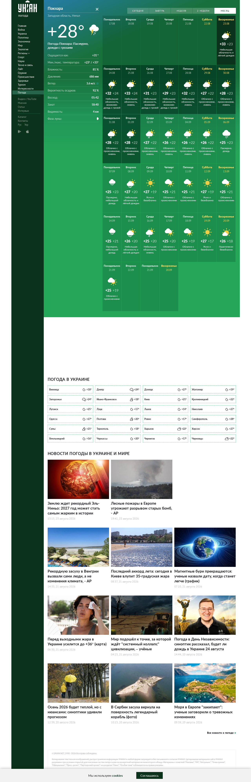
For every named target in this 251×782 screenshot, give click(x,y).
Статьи (21, 107)
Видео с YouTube (27, 99)
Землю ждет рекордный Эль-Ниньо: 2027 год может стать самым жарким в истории (74, 508)
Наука (21, 61)
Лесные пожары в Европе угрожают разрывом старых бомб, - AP (141, 508)
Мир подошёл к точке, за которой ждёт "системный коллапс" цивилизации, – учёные (141, 644)
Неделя (181, 10)
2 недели (203, 10)
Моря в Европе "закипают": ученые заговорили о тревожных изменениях (203, 712)
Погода (22, 92)
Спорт (21, 57)
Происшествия (26, 77)
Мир (20, 45)
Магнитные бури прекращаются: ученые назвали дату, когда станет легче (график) (205, 576)
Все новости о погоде (220, 732)
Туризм (21, 84)
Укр (26, 124)
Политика (23, 37)
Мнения (22, 103)
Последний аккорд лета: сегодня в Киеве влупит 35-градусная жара (141, 573)
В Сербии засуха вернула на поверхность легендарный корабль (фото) (135, 712)
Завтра (159, 10)
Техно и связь (25, 65)
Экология (23, 49)
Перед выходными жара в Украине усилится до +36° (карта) (77, 641)
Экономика (24, 41)
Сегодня (138, 10)
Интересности (26, 88)
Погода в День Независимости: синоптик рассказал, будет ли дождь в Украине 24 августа (201, 644)
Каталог (22, 117)
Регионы (23, 53)
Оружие (22, 73)
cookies (117, 775)
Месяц (225, 10)
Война (21, 29)
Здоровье (23, 80)
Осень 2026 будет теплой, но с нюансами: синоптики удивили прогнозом (75, 712)
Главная (22, 25)
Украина (22, 33)
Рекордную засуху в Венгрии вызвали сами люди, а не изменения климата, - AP (73, 576)
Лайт (20, 69)
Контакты (23, 120)
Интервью (23, 110)
